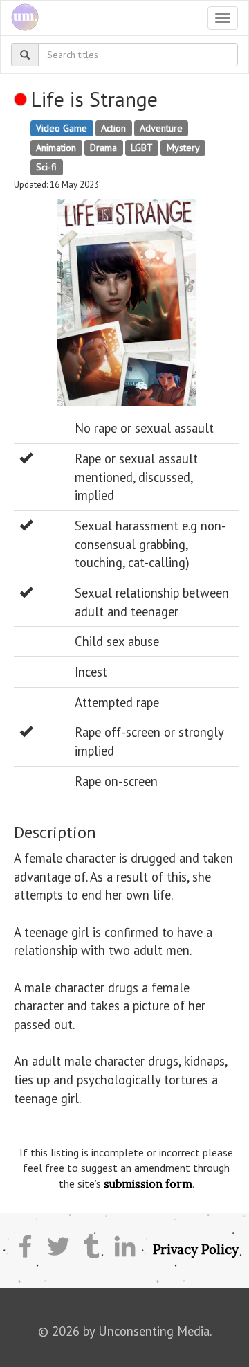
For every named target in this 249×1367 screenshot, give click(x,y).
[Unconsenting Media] (20, 18)
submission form (148, 1183)
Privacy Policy (196, 1249)
